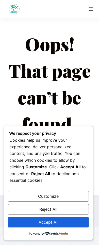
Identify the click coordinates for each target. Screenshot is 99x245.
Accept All (48, 222)
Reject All (48, 209)
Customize (48, 196)
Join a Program (49, 9)
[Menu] (91, 9)
